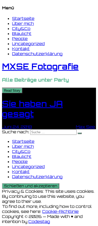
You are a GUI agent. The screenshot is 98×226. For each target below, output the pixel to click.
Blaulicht (21, 33)
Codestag (39, 221)
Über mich (23, 23)
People (20, 38)
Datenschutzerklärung (37, 53)
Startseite (23, 18)
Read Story (12, 90)
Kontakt (21, 48)
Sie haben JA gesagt (32, 109)
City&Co (21, 28)
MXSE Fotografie (40, 66)
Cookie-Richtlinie (60, 211)
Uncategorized (28, 43)
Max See (85, 126)
